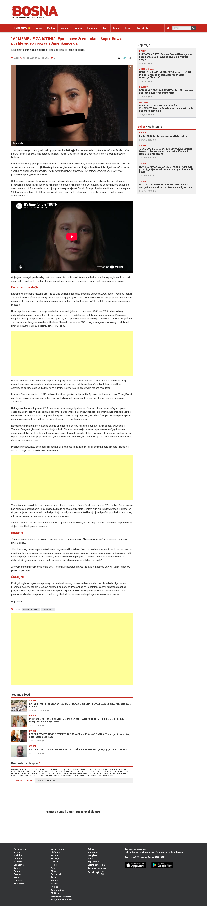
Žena (53, 877)
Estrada (55, 880)
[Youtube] (102, 873)
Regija (116, 28)
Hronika (78, 28)
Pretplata (92, 855)
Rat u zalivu (20, 849)
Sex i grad (56, 874)
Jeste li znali (57, 849)
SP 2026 (55, 893)
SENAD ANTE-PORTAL (62, 896)
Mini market (20, 884)
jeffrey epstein (30, 609)
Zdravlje (55, 858)
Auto (53, 868)
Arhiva (91, 849)
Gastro (54, 861)
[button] (129, 67)
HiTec (54, 865)
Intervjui (64, 28)
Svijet (17, 877)
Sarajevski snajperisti (62, 899)
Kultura (54, 855)
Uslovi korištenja (96, 865)
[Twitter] (97, 873)
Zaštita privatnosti (97, 868)
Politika (51, 28)
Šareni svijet (57, 890)
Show (53, 871)
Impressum (93, 861)
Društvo (18, 880)
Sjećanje (55, 852)
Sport (105, 28)
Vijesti (39, 28)
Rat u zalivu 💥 (22, 28)
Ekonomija (92, 28)
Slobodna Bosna (145, 857)
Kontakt (91, 858)
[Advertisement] (72, 353)
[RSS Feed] (89, 873)
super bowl (48, 609)
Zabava (55, 884)
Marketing (93, 852)
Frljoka (54, 887)
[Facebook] (93, 873)
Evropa (128, 28)
